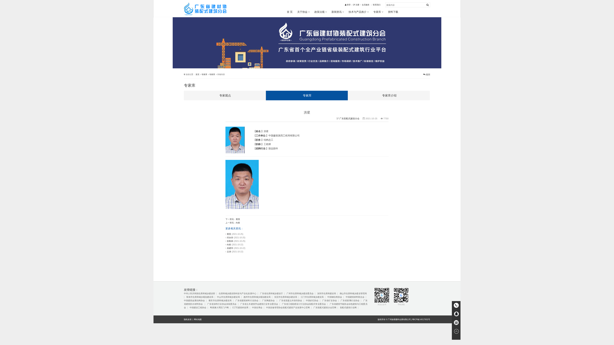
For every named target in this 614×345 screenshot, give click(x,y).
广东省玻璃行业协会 (350, 300)
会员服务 (366, 5)
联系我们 (377, 5)
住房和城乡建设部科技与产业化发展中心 (237, 293)
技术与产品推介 (358, 12)
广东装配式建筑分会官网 (324, 307)
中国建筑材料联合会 (355, 297)
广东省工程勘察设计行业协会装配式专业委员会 (304, 304)
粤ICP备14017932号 (421, 319)
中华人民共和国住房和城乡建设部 (199, 293)
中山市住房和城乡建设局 (228, 297)
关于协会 (302, 12)
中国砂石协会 (312, 300)
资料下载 (393, 12)
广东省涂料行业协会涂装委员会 (222, 304)
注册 (357, 5)
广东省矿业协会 (329, 300)
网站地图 (198, 319)
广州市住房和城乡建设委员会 (300, 293)
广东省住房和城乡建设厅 (271, 293)
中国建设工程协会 (198, 307)
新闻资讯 (336, 12)
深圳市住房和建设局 (326, 293)
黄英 (238, 219)
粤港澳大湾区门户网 (219, 307)
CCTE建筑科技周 (240, 307)
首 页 (290, 12)
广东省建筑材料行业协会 (246, 300)
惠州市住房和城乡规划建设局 (257, 297)
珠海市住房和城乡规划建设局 (199, 297)
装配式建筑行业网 (348, 307)
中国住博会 (257, 307)
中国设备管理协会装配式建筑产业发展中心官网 (288, 307)
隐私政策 (188, 319)
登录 (348, 5)
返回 (427, 74)
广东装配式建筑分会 (349, 118)
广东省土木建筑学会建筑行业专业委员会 (259, 304)
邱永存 (230, 237)
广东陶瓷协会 (268, 300)
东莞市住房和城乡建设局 (285, 297)
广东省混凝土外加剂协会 (290, 300)
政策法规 (319, 12)
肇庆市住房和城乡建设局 (220, 300)
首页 (197, 74)
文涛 (229, 251)
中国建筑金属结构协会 (194, 300)
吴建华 (230, 248)
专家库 (377, 12)
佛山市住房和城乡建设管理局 (353, 293)
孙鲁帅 (230, 241)
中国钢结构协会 (334, 297)
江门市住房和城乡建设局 (312, 297)
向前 (238, 223)
